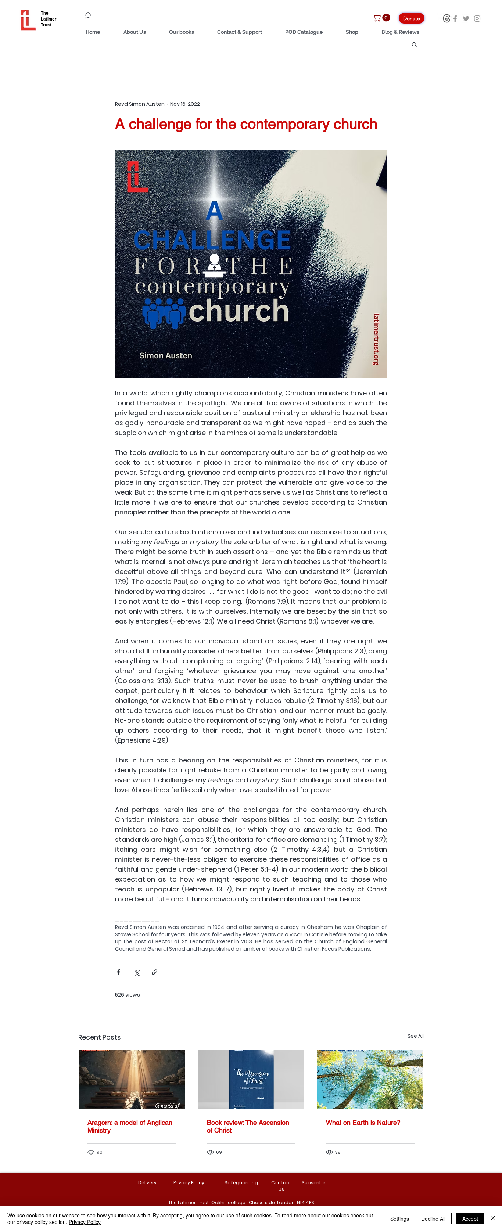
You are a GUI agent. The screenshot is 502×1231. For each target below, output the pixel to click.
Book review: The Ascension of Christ (248, 1126)
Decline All (433, 1218)
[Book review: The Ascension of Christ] (251, 1079)
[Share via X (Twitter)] (136, 972)
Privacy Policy (85, 1221)
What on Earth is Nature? (363, 1122)
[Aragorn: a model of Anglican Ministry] (132, 1079)
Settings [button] (399, 1218)
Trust (46, 24)
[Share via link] (154, 972)
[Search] (130, 16)
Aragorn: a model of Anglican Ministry (129, 1126)
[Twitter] (466, 18)
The (45, 12)
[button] (382, 18)
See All (416, 1036)
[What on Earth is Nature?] (370, 1079)
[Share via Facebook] (118, 972)
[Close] (493, 1218)
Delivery (147, 1183)
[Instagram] (477, 18)
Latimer (49, 18)
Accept (470, 1218)
